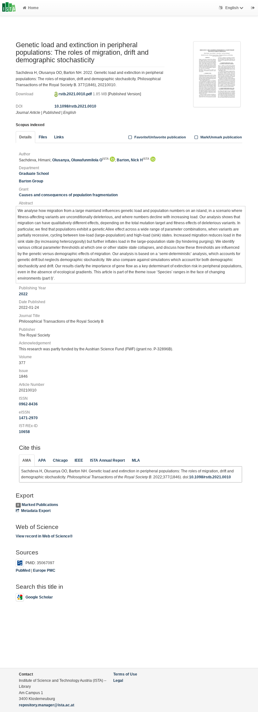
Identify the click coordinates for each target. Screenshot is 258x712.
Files (43, 137)
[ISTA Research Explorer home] (9, 8)
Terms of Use (125, 674)
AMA (26, 460)
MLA (136, 460)
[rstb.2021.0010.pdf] (217, 74)
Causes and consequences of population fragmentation (68, 195)
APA (42, 460)
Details (25, 137)
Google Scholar (39, 597)
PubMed (23, 570)
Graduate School (34, 173)
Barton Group (31, 181)
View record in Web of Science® (44, 536)
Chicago (60, 460)
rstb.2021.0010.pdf (76, 94)
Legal (118, 680)
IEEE (79, 460)
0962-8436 (28, 404)
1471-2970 (28, 418)
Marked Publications (40, 505)
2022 (23, 294)
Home (33, 8)
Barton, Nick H (133, 160)
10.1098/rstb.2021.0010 (75, 106)
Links (59, 137)
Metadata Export (36, 511)
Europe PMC (44, 570)
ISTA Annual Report (107, 460)
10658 (24, 432)
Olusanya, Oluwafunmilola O (80, 160)
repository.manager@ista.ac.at (46, 705)
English (231, 8)
